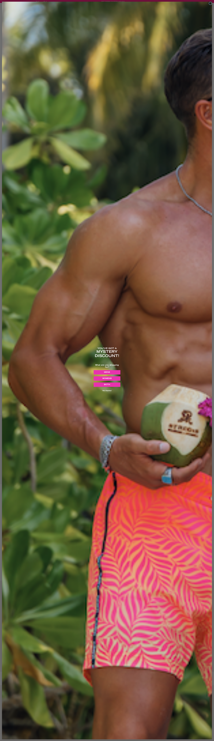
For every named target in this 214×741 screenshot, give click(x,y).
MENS (107, 372)
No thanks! (107, 391)
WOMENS (107, 378)
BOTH (107, 385)
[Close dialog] (210, 3)
